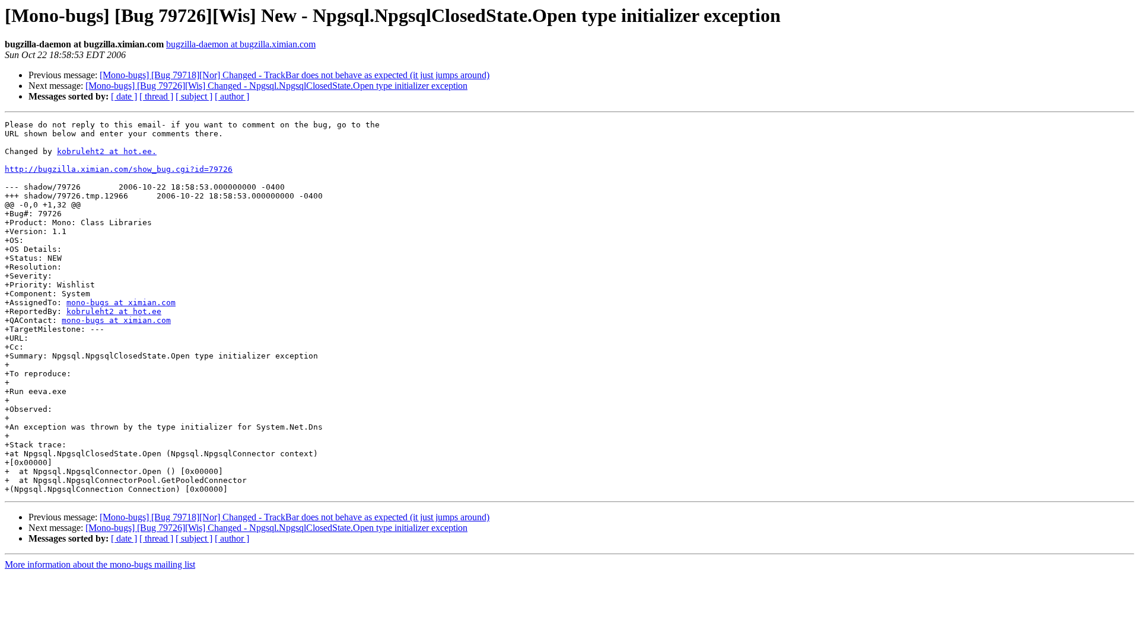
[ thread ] (156, 96)
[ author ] (232, 96)
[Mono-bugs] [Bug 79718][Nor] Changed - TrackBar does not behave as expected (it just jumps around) (294, 75)
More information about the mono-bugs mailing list (100, 564)
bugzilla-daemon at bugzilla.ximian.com (241, 44)
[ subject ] (194, 96)
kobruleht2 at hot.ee (113, 311)
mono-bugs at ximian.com (121, 302)
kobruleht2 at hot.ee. (107, 151)
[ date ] (124, 96)
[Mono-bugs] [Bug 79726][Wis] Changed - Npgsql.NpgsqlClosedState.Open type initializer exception (276, 86)
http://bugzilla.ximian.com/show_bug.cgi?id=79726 (119, 169)
